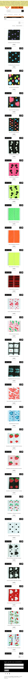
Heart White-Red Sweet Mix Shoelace (14, 401)
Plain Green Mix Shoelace (14, 221)
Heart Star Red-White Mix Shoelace (14, 603)
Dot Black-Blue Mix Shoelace (14, 65)
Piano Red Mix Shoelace (14, 289)
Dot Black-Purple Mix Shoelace (14, 42)
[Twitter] (7, 673)
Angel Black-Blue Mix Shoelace (14, 378)
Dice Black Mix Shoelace (14, 356)
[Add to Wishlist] (22, 48)
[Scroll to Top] (26, 674)
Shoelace (16, 14)
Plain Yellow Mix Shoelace (14, 266)
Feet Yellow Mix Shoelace (14, 199)
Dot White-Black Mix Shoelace (14, 535)
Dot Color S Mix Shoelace (14, 132)
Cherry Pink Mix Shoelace (14, 334)
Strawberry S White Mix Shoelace (14, 513)
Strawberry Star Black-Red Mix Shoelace (14, 490)
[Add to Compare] (20, 48)
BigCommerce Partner (16, 677)
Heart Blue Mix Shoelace (14, 423)
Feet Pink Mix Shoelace (14, 177)
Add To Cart (8, 48)
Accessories (10, 14)
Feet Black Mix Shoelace (14, 154)
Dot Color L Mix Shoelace (14, 87)
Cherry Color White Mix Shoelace (14, 647)
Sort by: (13, 25)
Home (5, 14)
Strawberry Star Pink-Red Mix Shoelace (14, 468)
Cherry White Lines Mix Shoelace (14, 625)
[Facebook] (5, 673)
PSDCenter (6, 678)
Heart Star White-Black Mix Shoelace (14, 558)
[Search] (23, 11)
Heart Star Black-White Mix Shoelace (14, 580)
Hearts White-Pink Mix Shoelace (14, 311)
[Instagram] (9, 673)
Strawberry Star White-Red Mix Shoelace (14, 446)
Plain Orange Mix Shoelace (14, 244)
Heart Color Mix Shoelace (14, 109)
